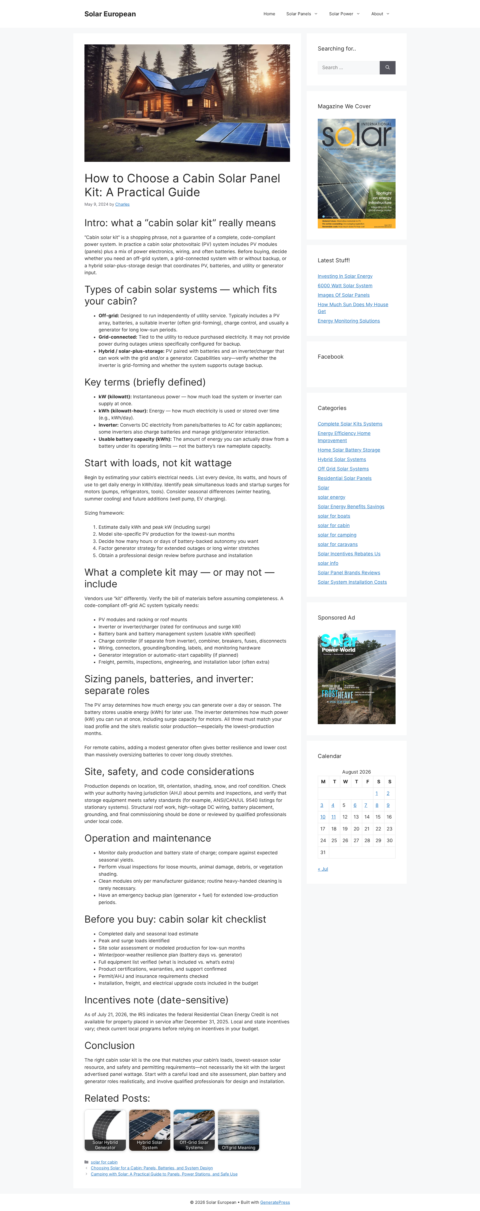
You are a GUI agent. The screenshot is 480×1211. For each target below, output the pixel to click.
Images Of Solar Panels (344, 295)
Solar (323, 487)
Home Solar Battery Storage (349, 450)
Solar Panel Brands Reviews (349, 572)
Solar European (110, 14)
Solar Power (341, 13)
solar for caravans (338, 544)
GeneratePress (275, 1202)
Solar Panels (298, 13)
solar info (328, 563)
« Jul (323, 869)
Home (269, 13)
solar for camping (337, 535)
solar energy (331, 497)
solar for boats (334, 516)
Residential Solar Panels (345, 478)
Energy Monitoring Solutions (349, 321)
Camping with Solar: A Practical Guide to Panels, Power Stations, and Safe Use (164, 1174)
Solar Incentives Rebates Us (349, 554)
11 (333, 817)
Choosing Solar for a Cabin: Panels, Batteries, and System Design (152, 1167)
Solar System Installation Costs (352, 582)
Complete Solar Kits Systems (350, 424)
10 (323, 817)
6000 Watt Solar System (345, 285)
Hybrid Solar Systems (342, 459)
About (377, 13)
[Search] (388, 67)
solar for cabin (104, 1162)
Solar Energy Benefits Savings (351, 506)
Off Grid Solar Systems (343, 469)
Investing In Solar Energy (345, 276)
